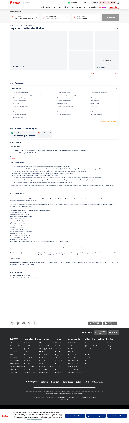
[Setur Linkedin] (36, 325)
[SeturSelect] (87, 382)
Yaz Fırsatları (92, 7)
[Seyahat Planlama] (117, 3)
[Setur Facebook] (19, 325)
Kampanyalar (80, 7)
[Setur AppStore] (95, 325)
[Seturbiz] (44, 382)
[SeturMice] (55, 382)
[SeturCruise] (68, 382)
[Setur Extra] (113, 7)
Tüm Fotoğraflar (19, 66)
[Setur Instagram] (13, 325)
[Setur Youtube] (24, 325)
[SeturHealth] (97, 382)
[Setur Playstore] (111, 325)
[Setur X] (30, 325)
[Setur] (15, 2)
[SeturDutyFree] (32, 382)
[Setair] (78, 382)
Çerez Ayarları (13, 373)
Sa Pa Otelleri (17, 11)
